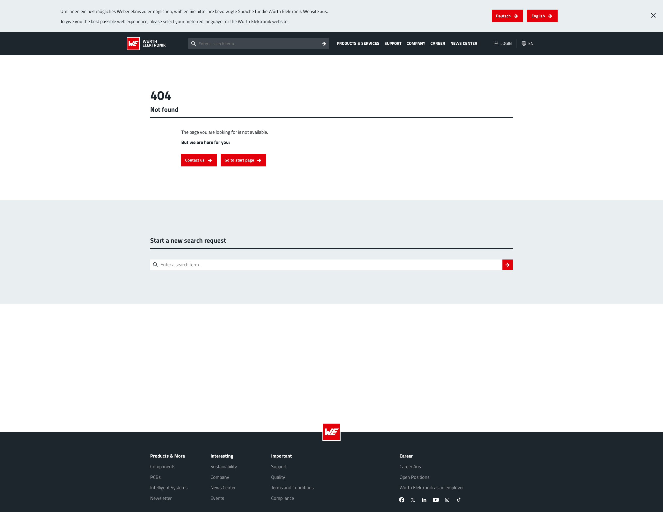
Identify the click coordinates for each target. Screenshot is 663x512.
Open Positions (414, 477)
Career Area (411, 466)
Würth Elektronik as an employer (432, 487)
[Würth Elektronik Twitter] (413, 500)
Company (416, 43)
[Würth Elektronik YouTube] (436, 500)
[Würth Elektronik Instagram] (447, 500)
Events (217, 498)
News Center (463, 43)
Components (162, 466)
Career (437, 43)
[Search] (324, 43)
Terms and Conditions (292, 487)
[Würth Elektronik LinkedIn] (424, 500)
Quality (278, 477)
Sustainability (224, 466)
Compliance (282, 498)
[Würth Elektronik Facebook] (401, 500)
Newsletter (161, 498)
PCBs (155, 477)
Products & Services (358, 43)
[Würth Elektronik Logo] (146, 43)
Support (393, 43)
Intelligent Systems (169, 487)
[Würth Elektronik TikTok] (458, 500)
